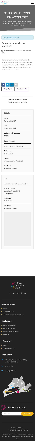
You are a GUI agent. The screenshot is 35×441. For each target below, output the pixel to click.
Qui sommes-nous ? (8, 348)
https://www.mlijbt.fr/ (10, 168)
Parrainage (6, 334)
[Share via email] (16, 85)
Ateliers (6, 136)
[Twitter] (14, 293)
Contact (5, 345)
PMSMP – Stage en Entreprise (11, 331)
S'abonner (27, 413)
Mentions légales (17, 427)
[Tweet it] (8, 85)
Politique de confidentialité (18, 430)
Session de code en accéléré (17, 99)
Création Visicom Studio (13, 434)
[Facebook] (10, 293)
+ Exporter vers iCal (21, 89)
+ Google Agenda (7, 89)
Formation (5, 308)
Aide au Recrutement (9, 328)
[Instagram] (17, 293)
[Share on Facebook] (3, 85)
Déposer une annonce (9, 325)
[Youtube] (25, 293)
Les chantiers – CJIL (8, 311)
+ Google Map (8, 193)
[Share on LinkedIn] (12, 85)
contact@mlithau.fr (10, 371)
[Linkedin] (21, 293)
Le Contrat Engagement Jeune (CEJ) (13, 315)
